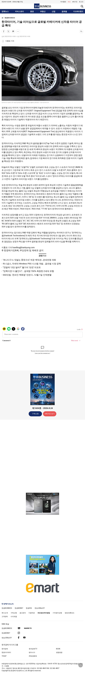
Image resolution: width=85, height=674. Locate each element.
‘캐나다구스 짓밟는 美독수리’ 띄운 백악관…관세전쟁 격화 (29, 260)
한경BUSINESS (10, 18)
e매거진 (74, 2)
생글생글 (59, 652)
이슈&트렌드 (78, 11)
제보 (69, 2)
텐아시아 (32, 652)
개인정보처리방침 (44, 613)
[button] (81, 2)
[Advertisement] (42, 456)
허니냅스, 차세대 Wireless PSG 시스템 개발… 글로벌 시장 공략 (32, 263)
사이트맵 (14, 616)
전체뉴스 (5, 11)
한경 (7, 608)
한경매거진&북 (6, 2)
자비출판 (63, 2)
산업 (53, 11)
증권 (32, 11)
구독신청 (35, 414)
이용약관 (32, 613)
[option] (42, 504)
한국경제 (5, 649)
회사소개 (5, 613)
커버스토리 (19, 11)
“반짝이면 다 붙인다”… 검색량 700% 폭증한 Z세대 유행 (28, 271)
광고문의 (23, 613)
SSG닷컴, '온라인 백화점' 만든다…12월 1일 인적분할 (27, 275)
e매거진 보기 (50, 414)
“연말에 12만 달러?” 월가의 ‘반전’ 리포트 (22, 267)
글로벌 (64, 11)
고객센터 (5, 616)
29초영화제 (33, 656)
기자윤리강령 (57, 613)
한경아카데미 (6, 652)
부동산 (42, 11)
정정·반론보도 (69, 613)
